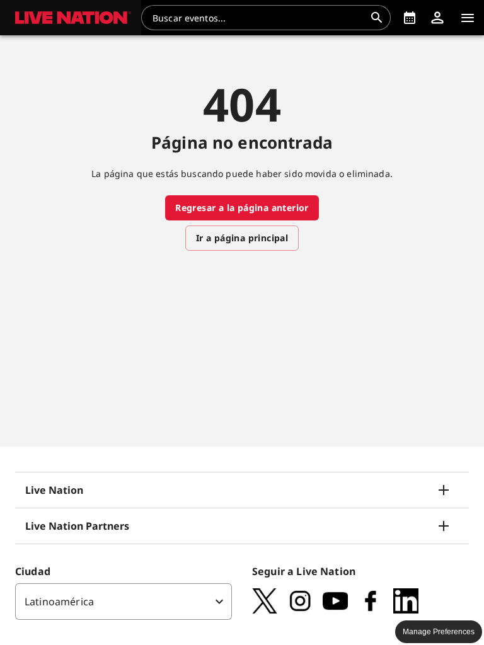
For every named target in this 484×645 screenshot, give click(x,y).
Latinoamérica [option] (59, 601)
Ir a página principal (242, 238)
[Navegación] (467, 17)
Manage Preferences (439, 631)
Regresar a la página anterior (242, 208)
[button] (70, 17)
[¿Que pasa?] (410, 17)
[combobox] (258, 17)
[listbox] (123, 601)
